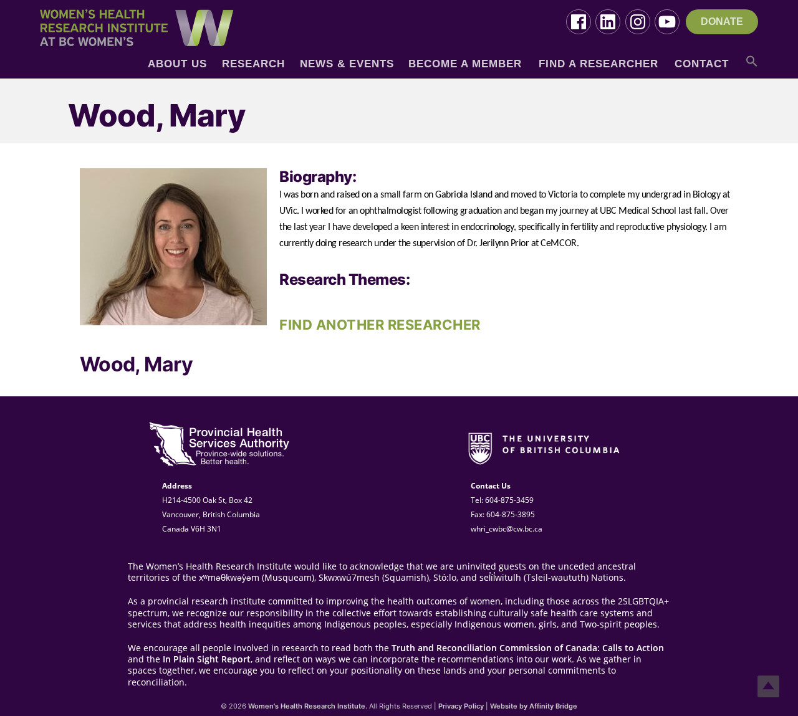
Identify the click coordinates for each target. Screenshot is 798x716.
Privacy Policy (461, 706)
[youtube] (667, 21)
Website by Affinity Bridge (533, 706)
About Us (177, 64)
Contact (702, 64)
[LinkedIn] (607, 21)
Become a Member (465, 64)
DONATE (722, 21)
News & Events (347, 64)
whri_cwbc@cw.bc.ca (506, 528)
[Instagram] (637, 21)
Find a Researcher (598, 64)
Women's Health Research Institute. (307, 706)
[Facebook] (578, 21)
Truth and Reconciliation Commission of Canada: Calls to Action (528, 648)
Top (768, 686)
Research (253, 64)
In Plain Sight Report (207, 659)
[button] (752, 66)
